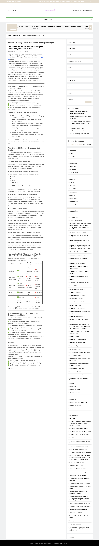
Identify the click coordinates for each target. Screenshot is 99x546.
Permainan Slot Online (75, 355)
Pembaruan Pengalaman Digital (77, 342)
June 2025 (72, 179)
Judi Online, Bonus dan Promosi (77, 255)
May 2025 (71, 182)
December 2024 (73, 198)
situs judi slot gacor (74, 389)
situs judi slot (72, 386)
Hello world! (88, 144)
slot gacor (72, 48)
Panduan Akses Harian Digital (77, 308)
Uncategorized (73, 521)
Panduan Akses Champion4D (76, 302)
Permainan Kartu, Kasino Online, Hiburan (79, 352)
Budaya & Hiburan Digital (75, 220)
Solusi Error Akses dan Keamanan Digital (80, 452)
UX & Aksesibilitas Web (75, 524)
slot (70, 67)
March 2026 (72, 160)
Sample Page (48, 19)
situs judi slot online (74, 392)
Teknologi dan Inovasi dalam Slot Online (79, 483)
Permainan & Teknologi (75, 349)
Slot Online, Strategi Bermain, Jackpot (79, 446)
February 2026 (73, 163)
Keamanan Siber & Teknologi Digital (78, 276)
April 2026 (72, 156)
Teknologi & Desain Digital (76, 465)
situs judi (71, 383)
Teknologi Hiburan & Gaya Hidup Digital (79, 503)
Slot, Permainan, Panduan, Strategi (78, 449)
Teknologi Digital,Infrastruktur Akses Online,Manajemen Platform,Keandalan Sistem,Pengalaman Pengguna (79, 498)
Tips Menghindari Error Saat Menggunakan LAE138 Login (69, 1)
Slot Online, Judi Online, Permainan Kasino (80, 431)
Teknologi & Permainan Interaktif (77, 475)
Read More (10, 368)
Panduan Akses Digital (75, 305)
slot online (72, 42)
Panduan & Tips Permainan (76, 298)
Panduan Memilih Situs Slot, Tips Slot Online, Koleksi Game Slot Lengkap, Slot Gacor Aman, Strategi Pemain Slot (79, 326)
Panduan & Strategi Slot (75, 292)
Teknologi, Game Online (75, 512)
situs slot (71, 396)
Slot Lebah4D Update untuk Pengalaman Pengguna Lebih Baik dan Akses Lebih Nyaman (44, 26)
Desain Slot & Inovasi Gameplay (77, 232)
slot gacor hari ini (74, 415)
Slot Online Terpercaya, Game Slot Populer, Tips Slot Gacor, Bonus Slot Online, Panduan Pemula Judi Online (80, 423)
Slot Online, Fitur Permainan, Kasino (78, 428)
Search (70, 99)
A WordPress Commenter (76, 144)
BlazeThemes (63, 543)
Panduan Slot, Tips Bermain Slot (77, 339)
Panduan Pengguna (74, 336)
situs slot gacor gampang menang (78, 402)
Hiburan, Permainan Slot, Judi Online (78, 252)
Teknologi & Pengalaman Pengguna (78, 472)
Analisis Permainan (74, 214)
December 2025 (73, 169)
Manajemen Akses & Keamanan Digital (79, 282)
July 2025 (71, 176)
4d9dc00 (11, 51)
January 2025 (72, 195)
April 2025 (72, 185)
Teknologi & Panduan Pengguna (77, 468)
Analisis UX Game (74, 217)
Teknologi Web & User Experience (78, 509)
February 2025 (73, 192)
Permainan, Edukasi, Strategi (76, 371)
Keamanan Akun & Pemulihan (77, 263)
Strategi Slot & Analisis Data (76, 462)
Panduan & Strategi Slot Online (77, 295)
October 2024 (72, 205)
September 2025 (73, 173)
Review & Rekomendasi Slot (76, 375)
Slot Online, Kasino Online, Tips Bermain (79, 434)
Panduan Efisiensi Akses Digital (77, 316)
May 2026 (71, 153)
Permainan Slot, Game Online (76, 368)
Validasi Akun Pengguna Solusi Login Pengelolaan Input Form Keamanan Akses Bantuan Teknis (80, 529)
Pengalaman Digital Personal (76, 346)
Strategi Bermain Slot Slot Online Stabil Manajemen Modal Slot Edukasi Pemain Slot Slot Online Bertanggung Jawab (79, 457)
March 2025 (72, 189)
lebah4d (71, 279)
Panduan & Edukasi (74, 286)
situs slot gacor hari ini (75, 61)
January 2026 (72, 166)
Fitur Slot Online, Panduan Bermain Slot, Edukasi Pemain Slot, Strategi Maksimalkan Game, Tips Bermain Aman (79, 246)
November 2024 (73, 201)
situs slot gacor (73, 55)
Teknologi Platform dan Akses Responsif (80, 506)
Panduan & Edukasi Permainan (77, 289)
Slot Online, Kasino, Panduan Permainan (79, 438)
